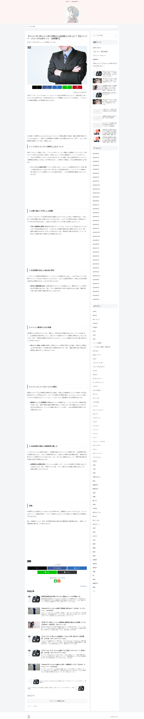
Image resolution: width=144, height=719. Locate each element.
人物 (30, 561)
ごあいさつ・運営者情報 (100, 51)
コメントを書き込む (57, 701)
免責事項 (95, 59)
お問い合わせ (97, 47)
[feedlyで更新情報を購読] (55, 580)
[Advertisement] (57, 119)
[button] (117, 26)
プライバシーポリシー (99, 55)
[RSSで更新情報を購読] (58, 580)
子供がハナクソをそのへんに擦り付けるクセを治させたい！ (105, 65)
